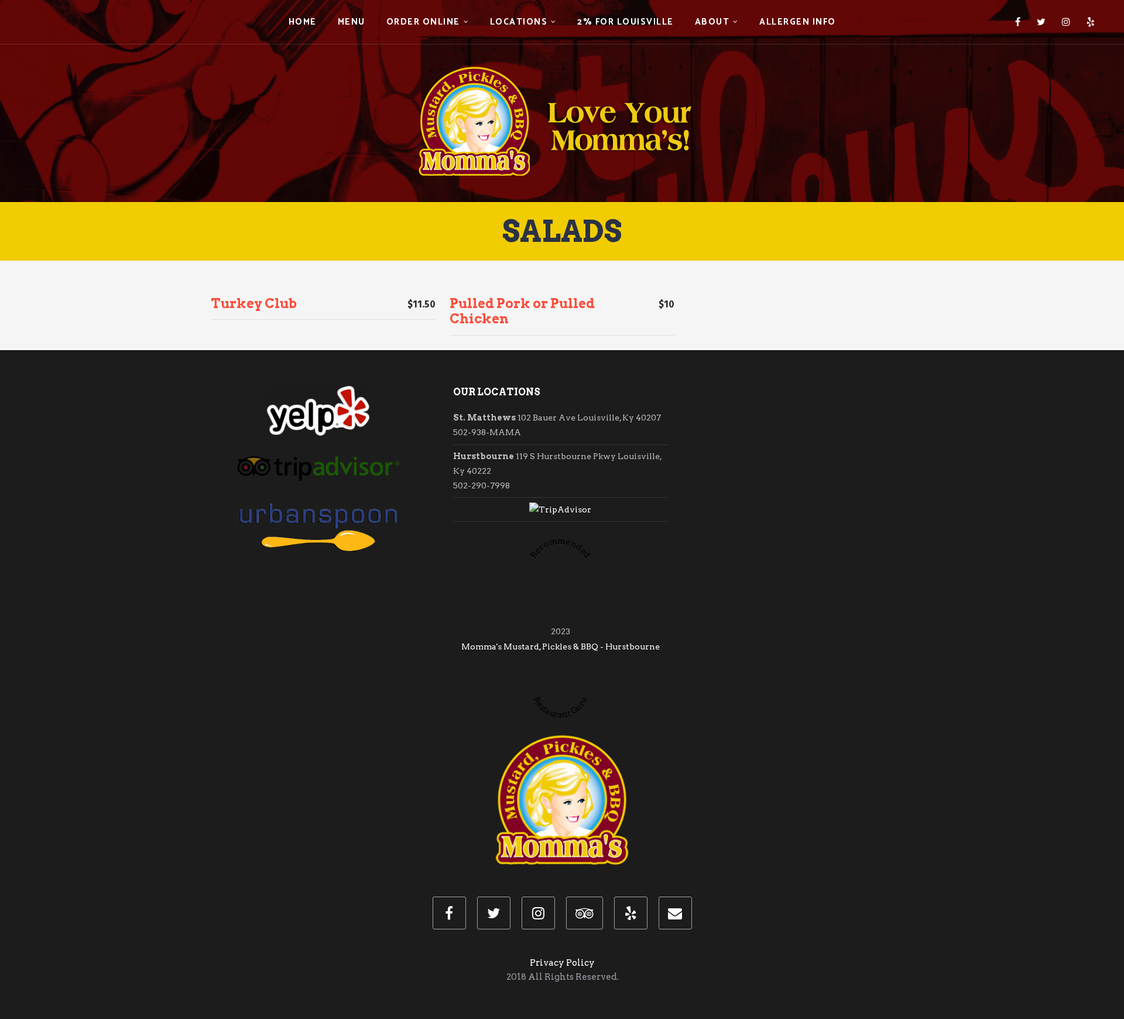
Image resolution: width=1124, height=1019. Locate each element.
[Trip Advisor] (584, 913)
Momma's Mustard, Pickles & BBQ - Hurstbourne (560, 646)
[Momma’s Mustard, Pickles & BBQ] (562, 100)
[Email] (675, 913)
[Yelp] (1090, 22)
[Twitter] (1041, 22)
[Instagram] (1066, 22)
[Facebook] (1018, 22)
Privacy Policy (562, 963)
